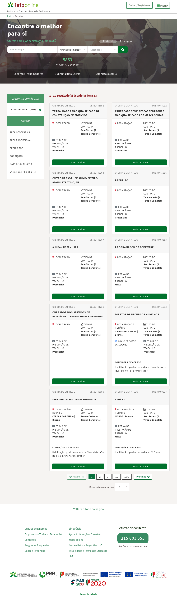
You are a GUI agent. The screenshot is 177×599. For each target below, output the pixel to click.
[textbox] (72, 50)
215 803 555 (133, 538)
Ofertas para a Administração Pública (30, 40)
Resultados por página (101, 487)
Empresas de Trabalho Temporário (44, 534)
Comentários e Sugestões (83, 545)
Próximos (141, 476)
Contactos (30, 539)
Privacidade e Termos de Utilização (88, 550)
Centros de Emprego (36, 528)
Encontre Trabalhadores (28, 73)
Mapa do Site (76, 539)
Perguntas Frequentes (37, 545)
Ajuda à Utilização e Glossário (85, 534)
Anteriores (78, 476)
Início (9, 16)
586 (126, 476)
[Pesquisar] (123, 49)
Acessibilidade (88, 594)
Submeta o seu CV (106, 73)
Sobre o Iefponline (35, 550)
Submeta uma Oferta (67, 73)
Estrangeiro (126, 41)
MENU (163, 5)
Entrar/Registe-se (139, 5)
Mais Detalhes (78, 162)
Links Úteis (75, 528)
